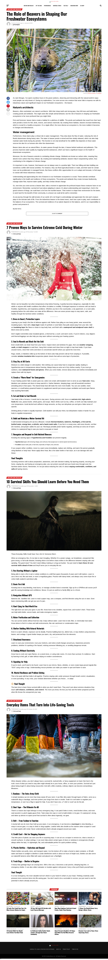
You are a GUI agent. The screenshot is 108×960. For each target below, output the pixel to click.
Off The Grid (39, 5)
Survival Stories (57, 5)
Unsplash (99, 93)
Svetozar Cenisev (92, 93)
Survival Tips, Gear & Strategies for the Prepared (42, 949)
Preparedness (47, 5)
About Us (58, 949)
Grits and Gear (17, 234)
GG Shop (82, 5)
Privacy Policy (66, 949)
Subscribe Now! (74, 5)
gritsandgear (16, 24)
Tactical (65, 5)
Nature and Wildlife (29, 5)
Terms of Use (75, 949)
